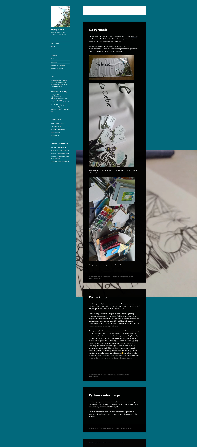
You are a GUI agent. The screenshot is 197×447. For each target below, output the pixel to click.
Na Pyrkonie (98, 30)
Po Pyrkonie (98, 297)
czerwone (54, 82)
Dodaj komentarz (95, 278)
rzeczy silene (57, 29)
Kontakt (53, 46)
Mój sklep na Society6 (57, 68)
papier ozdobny (55, 98)
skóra (55, 103)
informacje (111, 428)
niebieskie (54, 92)
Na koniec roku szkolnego (58, 129)
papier (57, 94)
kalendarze (53, 84)
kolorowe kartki (58, 84)
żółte (52, 111)
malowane (57, 86)
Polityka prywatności (95, 443)
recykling (64, 101)
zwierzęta (53, 109)
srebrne (61, 103)
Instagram (54, 62)
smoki (58, 103)
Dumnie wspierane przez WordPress (114, 443)
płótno (59, 101)
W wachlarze (55, 135)
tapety (62, 105)
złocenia (58, 109)
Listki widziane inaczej (57, 123)
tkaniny (66, 105)
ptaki (52, 101)
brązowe (60, 80)
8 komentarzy (94, 376)
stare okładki (54, 105)
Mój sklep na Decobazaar (58, 65)
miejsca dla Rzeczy (55, 88)
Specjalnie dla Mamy (63, 150)
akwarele (53, 80)
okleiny (52, 94)
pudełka (55, 101)
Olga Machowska (56, 161)
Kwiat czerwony (55, 132)
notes (59, 91)
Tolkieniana (53, 107)
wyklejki (58, 107)
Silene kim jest (55, 43)
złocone (64, 109)
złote (68, 109)
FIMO (59, 82)
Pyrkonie (134, 36)
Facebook (53, 59)
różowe (52, 103)
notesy (63, 91)
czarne (65, 80)
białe (57, 80)
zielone (63, 107)
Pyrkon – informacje (104, 395)
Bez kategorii (106, 276)
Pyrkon (131, 276)
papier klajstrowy (56, 97)
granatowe (63, 82)
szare (59, 105)
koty (63, 84)
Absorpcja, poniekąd (63, 153)
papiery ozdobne (64, 98)
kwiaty (66, 84)
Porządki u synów (56, 126)
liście (52, 86)
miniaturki (61, 88)
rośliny (67, 101)
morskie (65, 89)
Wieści (104, 374)
